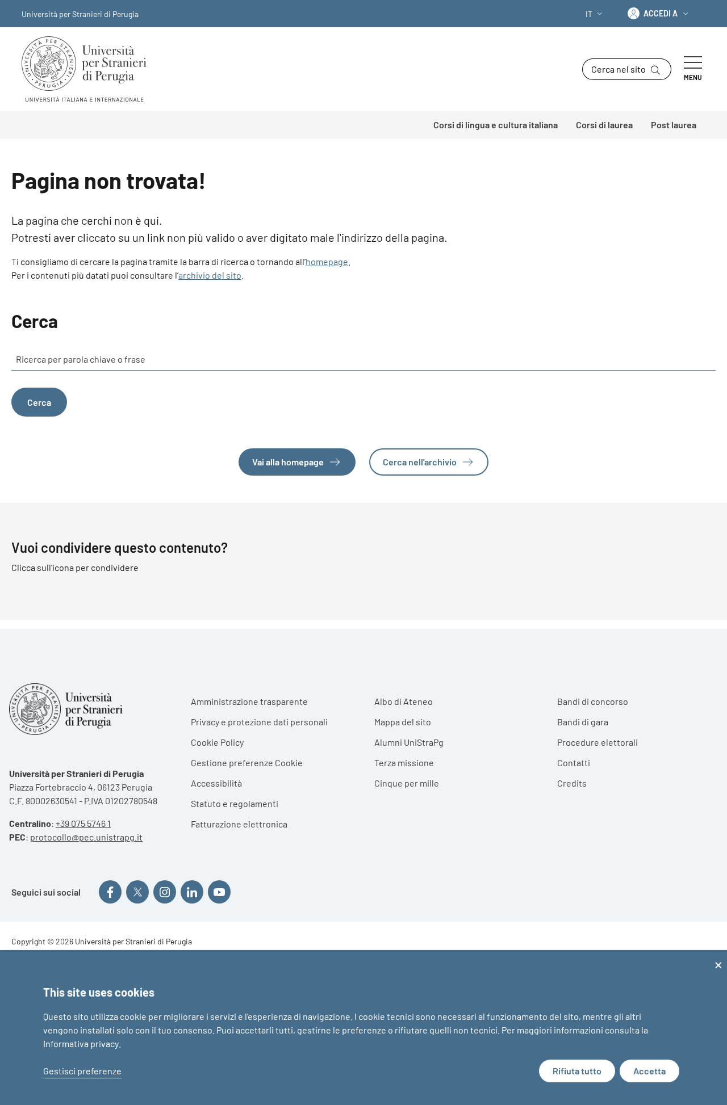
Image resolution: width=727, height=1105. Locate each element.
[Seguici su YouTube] (219, 891)
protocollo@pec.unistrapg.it (86, 836)
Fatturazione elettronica (239, 823)
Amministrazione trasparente (249, 701)
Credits (572, 783)
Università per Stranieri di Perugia (80, 14)
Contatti (573, 762)
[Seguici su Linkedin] (192, 891)
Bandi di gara (582, 721)
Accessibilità (216, 783)
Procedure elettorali (597, 742)
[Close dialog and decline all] (718, 957)
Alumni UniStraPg (409, 742)
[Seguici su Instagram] (164, 891)
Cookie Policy (217, 742)
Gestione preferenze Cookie (247, 762)
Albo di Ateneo (403, 701)
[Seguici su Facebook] (110, 891)
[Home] (89, 69)
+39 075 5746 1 (83, 823)
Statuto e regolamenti (234, 803)
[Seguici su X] (137, 891)
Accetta (649, 1070)
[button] (595, 14)
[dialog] (363, 1027)
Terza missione (404, 762)
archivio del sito (209, 275)
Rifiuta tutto (577, 1070)
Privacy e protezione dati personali (259, 721)
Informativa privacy (81, 1043)
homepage (327, 261)
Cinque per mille (406, 783)
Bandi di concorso (592, 701)
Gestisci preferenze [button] (82, 1070)
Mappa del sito (402, 721)
